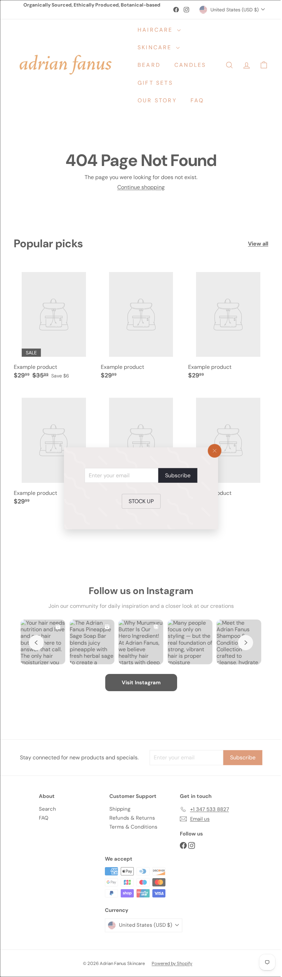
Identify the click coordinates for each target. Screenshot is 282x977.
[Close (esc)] (212, 451)
